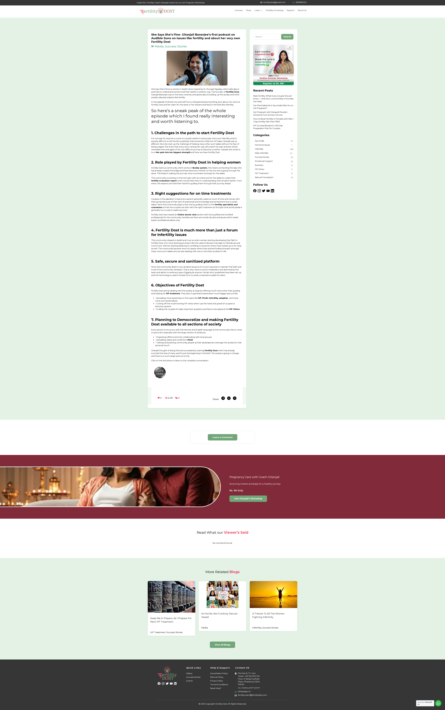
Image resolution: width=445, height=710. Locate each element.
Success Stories (262, 157)
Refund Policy (216, 677)
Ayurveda (259, 141)
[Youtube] (171, 683)
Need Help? (215, 688)
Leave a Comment (223, 437)
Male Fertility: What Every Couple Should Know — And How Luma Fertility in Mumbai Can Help (273, 99)
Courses (239, 10)
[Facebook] (159, 683)
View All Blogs (222, 645)
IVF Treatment (262, 173)
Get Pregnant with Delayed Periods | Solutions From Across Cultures (270, 113)
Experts (290, 10)
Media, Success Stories (170, 46)
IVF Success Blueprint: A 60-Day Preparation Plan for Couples (268, 127)
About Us (302, 10)
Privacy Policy (216, 681)
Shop (248, 10)
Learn (257, 10)
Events (189, 681)
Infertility (259, 149)
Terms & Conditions (219, 684)
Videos (189, 673)
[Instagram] (163, 683)
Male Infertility (261, 153)
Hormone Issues (262, 145)
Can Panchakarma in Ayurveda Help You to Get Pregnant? (273, 106)
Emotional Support (264, 161)
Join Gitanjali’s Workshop (248, 498)
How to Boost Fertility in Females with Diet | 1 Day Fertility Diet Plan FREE (273, 120)
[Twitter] (167, 683)
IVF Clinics (259, 169)
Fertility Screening (274, 10)
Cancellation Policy (219, 673)
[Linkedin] (175, 683)
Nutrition (259, 165)
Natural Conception (264, 177)
